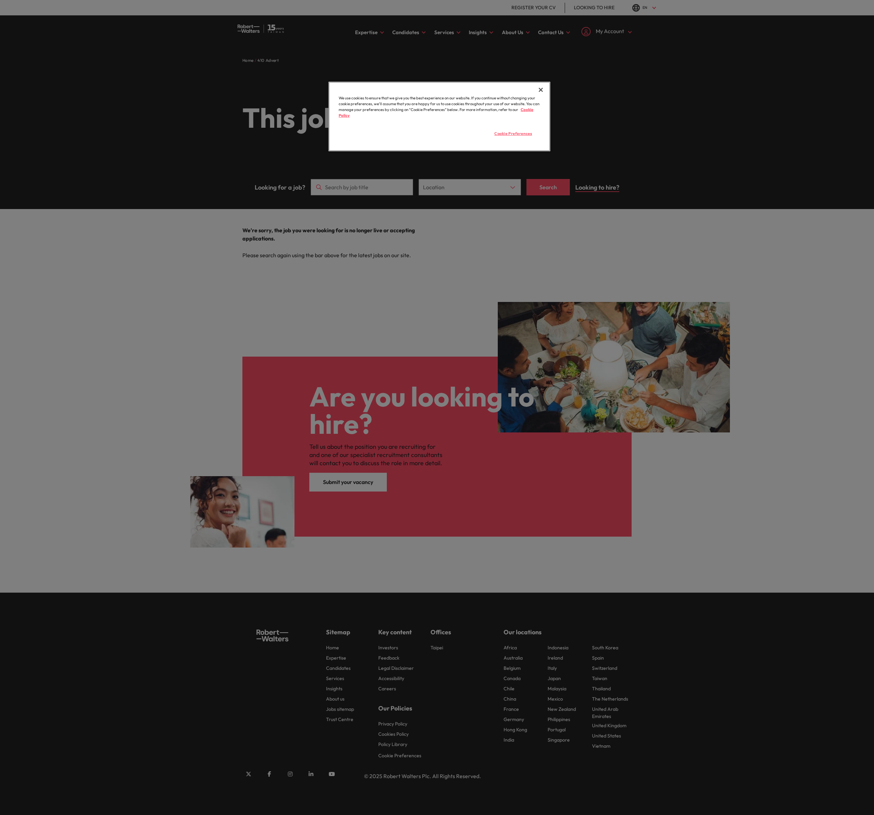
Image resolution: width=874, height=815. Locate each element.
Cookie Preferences (513, 133)
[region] (439, 116)
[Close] (540, 89)
